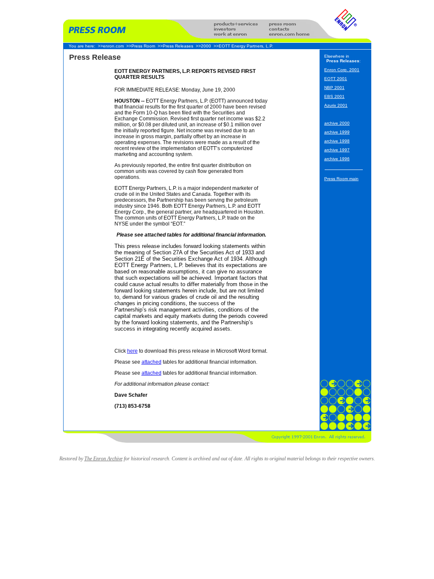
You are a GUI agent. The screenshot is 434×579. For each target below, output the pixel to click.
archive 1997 (337, 150)
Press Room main (341, 178)
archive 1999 (337, 132)
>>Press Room (140, 46)
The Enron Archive (103, 459)
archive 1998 (337, 141)
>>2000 (203, 46)
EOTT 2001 (335, 78)
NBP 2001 (334, 87)
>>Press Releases (175, 46)
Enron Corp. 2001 (341, 69)
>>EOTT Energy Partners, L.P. (243, 46)
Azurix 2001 (336, 105)
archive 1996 (337, 158)
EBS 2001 (334, 96)
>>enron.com (111, 46)
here (132, 351)
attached (151, 362)
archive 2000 (337, 123)
